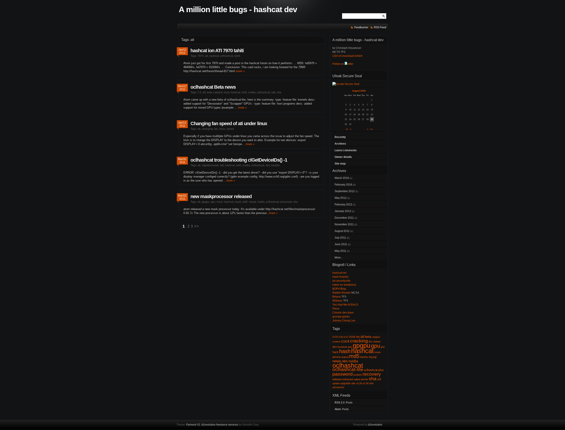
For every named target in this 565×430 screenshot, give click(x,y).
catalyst (217, 92)
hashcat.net (339, 272)
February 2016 (343, 184)
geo (350, 347)
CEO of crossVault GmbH (347, 55)
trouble (275, 165)
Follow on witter (342, 63)
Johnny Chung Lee (343, 320)
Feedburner (361, 27)
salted (357, 379)
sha (279, 92)
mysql (252, 201)
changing (207, 128)
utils (353, 383)
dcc (371, 341)
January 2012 (343, 211)
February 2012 (343, 204)
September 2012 (345, 191)
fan (216, 128)
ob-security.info (341, 280)
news (336, 361)
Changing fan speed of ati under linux (228, 123)
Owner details (343, 157)
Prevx (335, 308)
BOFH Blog (339, 288)
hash (344, 351)
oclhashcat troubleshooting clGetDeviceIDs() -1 (238, 160)
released (347, 379)
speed (230, 128)
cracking (359, 341)
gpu (213, 201)
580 (358, 337)
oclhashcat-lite (347, 369)
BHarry (336, 296)
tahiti (237, 55)
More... (339, 257)
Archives (340, 143)
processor (286, 201)
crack (345, 341)
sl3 (379, 379)
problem (357, 374)
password (342, 374)
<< (347, 129)
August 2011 (342, 231)
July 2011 (340, 237)
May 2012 (341, 197)
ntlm (345, 361)
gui (383, 346)
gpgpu (205, 201)
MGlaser (337, 300)
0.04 (335, 336)
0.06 (340, 337)
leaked (344, 357)
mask (238, 201)
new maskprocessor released (221, 196)
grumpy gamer (341, 316)
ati (206, 55)
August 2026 (359, 91)
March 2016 (342, 178)
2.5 (199, 92)
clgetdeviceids (210, 165)
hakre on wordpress (344, 284)
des (334, 346)
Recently (340, 137)
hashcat (214, 55)
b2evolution (375, 424)
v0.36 (366, 383)
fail (222, 165)
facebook (342, 347)
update (336, 383)
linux (222, 128)
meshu (364, 357)
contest (336, 341)
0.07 (346, 337)
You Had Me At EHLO (345, 304)
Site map (340, 163)
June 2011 (341, 244)
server (364, 379)
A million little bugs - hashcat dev (238, 9)
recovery (372, 374)
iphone (336, 357)
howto (377, 352)
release (337, 379)
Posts (349, 402)
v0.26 (359, 383)
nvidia (252, 92)
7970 (201, 55)
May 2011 (340, 250)
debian (376, 341)
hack (227, 92)
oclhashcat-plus (374, 370)
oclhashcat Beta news (213, 87)
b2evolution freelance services (220, 424)
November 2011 (344, 224)
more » (240, 71)
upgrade (345, 383)
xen (371, 383)
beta (209, 92)
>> (196, 226)
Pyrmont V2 (193, 424)
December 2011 (344, 217)
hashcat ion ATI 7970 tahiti (217, 50)
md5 (244, 92)
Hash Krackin (340, 276)
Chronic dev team (343, 312)
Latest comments (346, 150)
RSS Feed (380, 27)
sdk (273, 92)
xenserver (338, 387)
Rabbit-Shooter (341, 292)
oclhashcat (226, 55)
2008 (352, 336)
